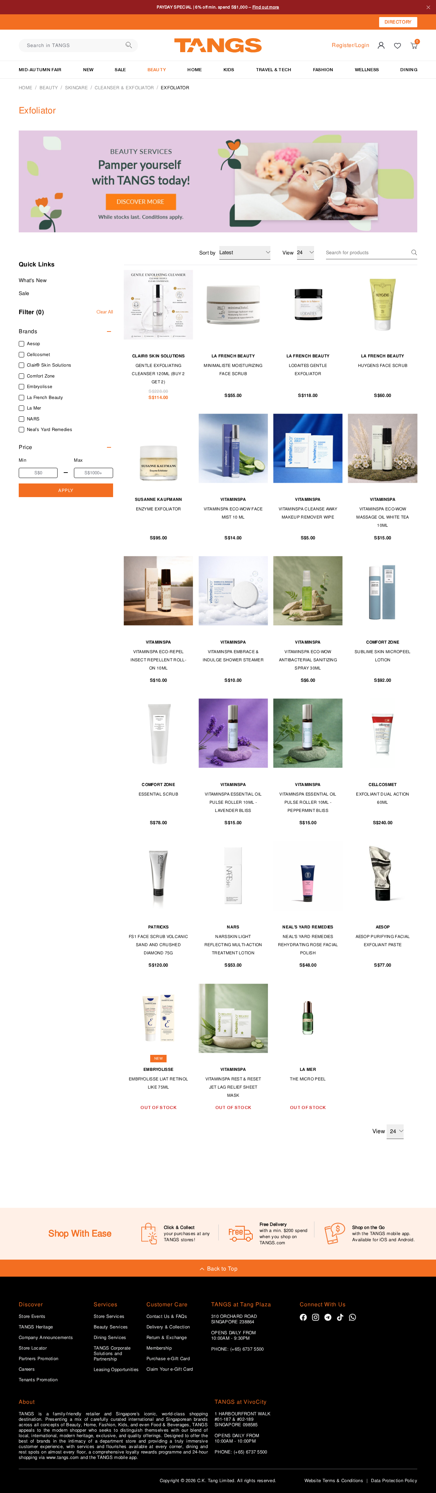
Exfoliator (175, 88)
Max (78, 460)
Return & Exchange (166, 1337)
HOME (194, 69)
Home (25, 88)
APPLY (66, 490)
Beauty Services (111, 1327)
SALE (120, 69)
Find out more (265, 7)
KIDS (228, 69)
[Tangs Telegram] (327, 1317)
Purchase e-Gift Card (168, 1358)
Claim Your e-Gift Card (169, 1369)
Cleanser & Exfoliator (124, 88)
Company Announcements (46, 1337)
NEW (88, 69)
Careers (27, 1369)
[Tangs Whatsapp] (352, 1317)
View (378, 1131)
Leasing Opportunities (116, 1369)
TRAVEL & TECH (274, 69)
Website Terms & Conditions (334, 1480)
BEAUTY (156, 69)
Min (22, 460)
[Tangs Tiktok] (340, 1317)
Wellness (367, 69)
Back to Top (222, 1268)
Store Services (109, 1316)
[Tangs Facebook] (303, 1317)
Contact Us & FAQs (166, 1316)
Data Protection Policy (394, 1480)
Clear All (104, 311)
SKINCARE (76, 88)
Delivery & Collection (168, 1327)
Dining (408, 69)
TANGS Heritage (36, 1327)
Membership (159, 1348)
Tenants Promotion (38, 1380)
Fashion (323, 69)
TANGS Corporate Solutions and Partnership (112, 1353)
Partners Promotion (38, 1358)
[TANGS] (218, 45)
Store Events (32, 1316)
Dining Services (110, 1337)
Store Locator (33, 1348)
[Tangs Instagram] (315, 1317)
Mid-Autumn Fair (40, 69)
